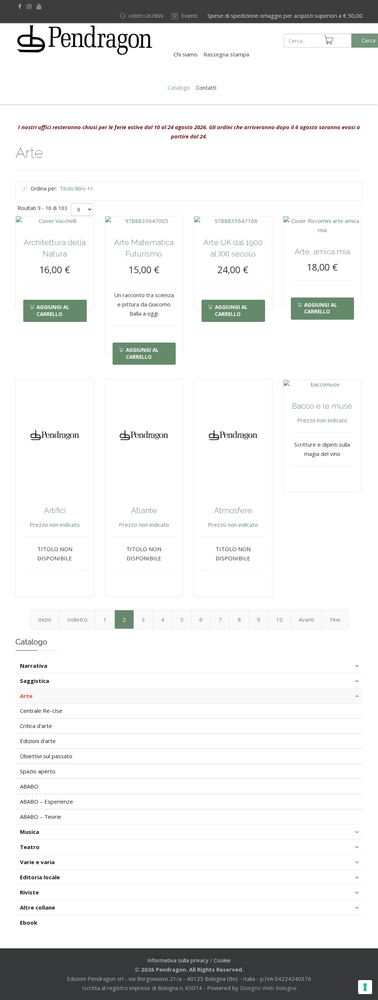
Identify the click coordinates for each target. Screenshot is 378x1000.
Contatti (206, 87)
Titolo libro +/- (77, 188)
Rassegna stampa (226, 54)
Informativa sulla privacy (178, 960)
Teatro (29, 846)
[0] (328, 39)
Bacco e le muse (322, 405)
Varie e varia (37, 862)
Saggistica (34, 680)
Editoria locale (40, 877)
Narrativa (33, 665)
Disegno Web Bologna (268, 988)
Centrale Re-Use (41, 710)
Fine (335, 619)
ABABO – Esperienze (46, 801)
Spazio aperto (37, 771)
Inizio (44, 619)
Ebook (28, 922)
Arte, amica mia (322, 251)
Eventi (188, 15)
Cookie (222, 960)
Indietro (77, 619)
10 (279, 619)
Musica (29, 831)
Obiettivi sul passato (46, 756)
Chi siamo (185, 54)
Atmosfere (233, 510)
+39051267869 (145, 16)
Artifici (55, 510)
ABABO (29, 786)
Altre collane (37, 907)
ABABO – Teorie (40, 816)
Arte (26, 696)
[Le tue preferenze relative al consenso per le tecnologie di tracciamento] (365, 987)
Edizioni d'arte (38, 741)
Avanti (306, 619)
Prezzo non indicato (55, 524)
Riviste (29, 892)
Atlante (144, 510)
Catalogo (179, 87)
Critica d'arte (36, 725)
